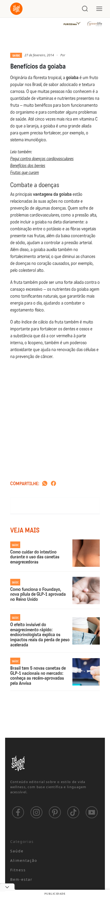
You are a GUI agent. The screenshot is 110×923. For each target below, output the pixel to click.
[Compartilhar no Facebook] (53, 483)
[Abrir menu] (99, 9)
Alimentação (23, 860)
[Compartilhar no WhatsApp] (45, 483)
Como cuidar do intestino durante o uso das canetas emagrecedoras (34, 557)
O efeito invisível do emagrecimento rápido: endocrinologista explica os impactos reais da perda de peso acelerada (40, 635)
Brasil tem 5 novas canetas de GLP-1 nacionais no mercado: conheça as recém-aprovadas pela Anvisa (38, 676)
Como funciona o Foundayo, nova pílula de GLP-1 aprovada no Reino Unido (38, 594)
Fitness (18, 869)
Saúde (16, 55)
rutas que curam (25, 172)
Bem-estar (21, 879)
